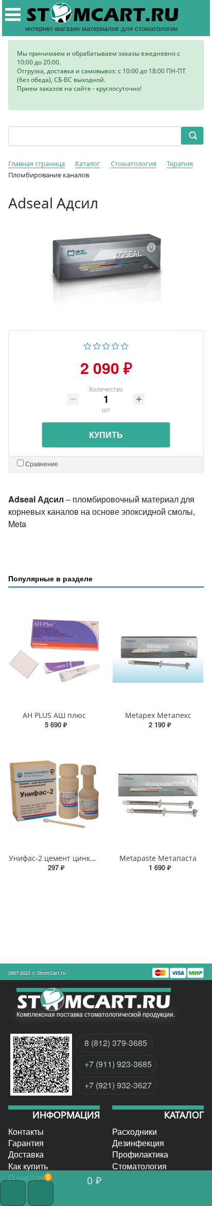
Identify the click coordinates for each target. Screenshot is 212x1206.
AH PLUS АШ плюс (54, 715)
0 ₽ (94, 1179)
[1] (88, 344)
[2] (97, 344)
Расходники (134, 1131)
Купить (106, 435)
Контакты (26, 1131)
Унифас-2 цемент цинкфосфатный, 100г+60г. (88, 858)
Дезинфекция (138, 1143)
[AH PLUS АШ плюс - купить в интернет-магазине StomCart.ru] (54, 651)
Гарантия (26, 1143)
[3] (106, 344)
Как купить (28, 1166)
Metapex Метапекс (158, 715)
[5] (125, 344)
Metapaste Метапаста (158, 858)
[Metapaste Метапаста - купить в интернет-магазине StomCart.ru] (158, 793)
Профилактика (140, 1154)
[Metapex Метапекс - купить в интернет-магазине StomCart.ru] (158, 651)
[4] (115, 344)
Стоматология (139, 1166)
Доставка (26, 1154)
